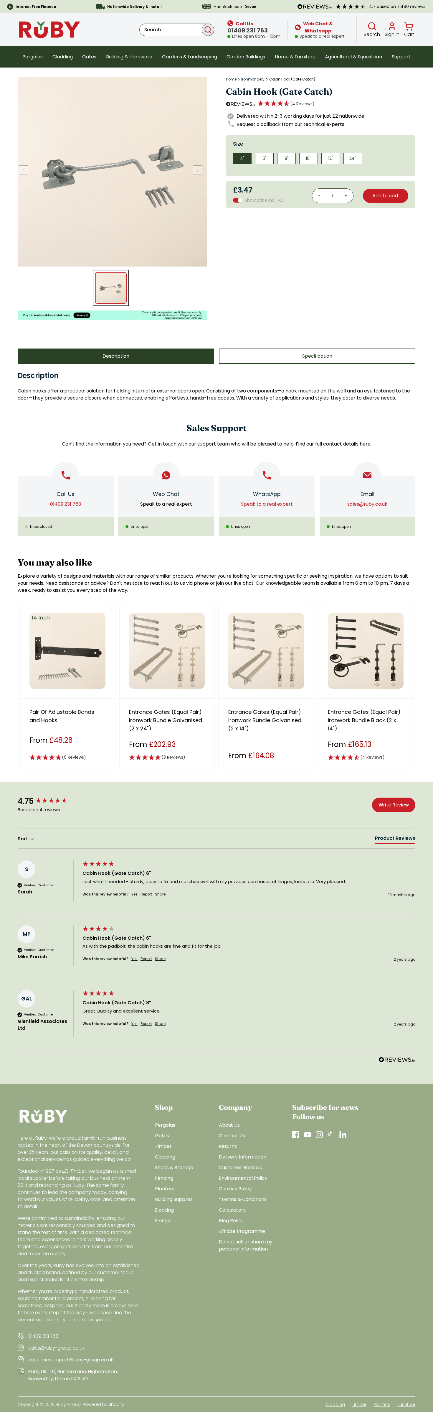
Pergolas (32, 56)
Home (231, 79)
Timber (163, 1146)
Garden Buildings (246, 56)
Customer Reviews (240, 1167)
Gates (89, 56)
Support (401, 56)
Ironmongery (253, 79)
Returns (228, 1146)
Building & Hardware (129, 56)
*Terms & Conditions (243, 1199)
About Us (229, 1125)
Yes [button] (134, 894)
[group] (49, 801)
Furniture (406, 1404)
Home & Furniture (295, 56)
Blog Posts (231, 1220)
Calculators (232, 1210)
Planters (164, 1188)
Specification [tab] (317, 356)
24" (352, 158)
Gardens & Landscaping (189, 56)
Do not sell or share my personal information (245, 1245)
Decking (164, 1210)
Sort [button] (23, 839)
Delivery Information (242, 1157)
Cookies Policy (235, 1188)
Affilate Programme (242, 1231)
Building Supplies (174, 1199)
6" (264, 158)
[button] (286, 104)
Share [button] (160, 894)
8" (287, 158)
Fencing (164, 1178)
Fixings (162, 1220)
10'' (308, 158)
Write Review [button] (394, 804)
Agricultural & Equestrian (353, 56)
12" (330, 158)
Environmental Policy (243, 1178)
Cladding (62, 56)
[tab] (395, 839)
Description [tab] (116, 356)
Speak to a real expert (166, 504)
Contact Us (232, 1135)
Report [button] (146, 894)
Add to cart (385, 195)
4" (242, 158)
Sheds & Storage (174, 1167)
